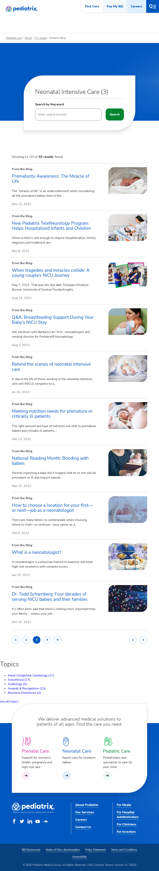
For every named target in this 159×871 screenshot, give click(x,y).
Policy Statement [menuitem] (95, 850)
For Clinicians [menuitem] (126, 824)
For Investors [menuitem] (126, 832)
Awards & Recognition (27, 688)
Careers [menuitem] (81, 820)
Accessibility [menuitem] (79, 857)
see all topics (9, 701)
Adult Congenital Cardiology (31, 675)
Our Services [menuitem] (84, 812)
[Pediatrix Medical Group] (33, 812)
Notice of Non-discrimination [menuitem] (63, 850)
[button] (152, 6)
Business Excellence (24, 693)
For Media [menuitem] (124, 805)
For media (41, 38)
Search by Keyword (49, 104)
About (28, 38)
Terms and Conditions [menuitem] (124, 850)
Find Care (92, 6)
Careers (136, 6)
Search (115, 114)
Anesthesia (19, 680)
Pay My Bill (115, 6)
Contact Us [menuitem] (83, 827)
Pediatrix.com (14, 38)
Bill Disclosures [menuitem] (31, 850)
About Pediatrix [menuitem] (86, 805)
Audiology (17, 684)
